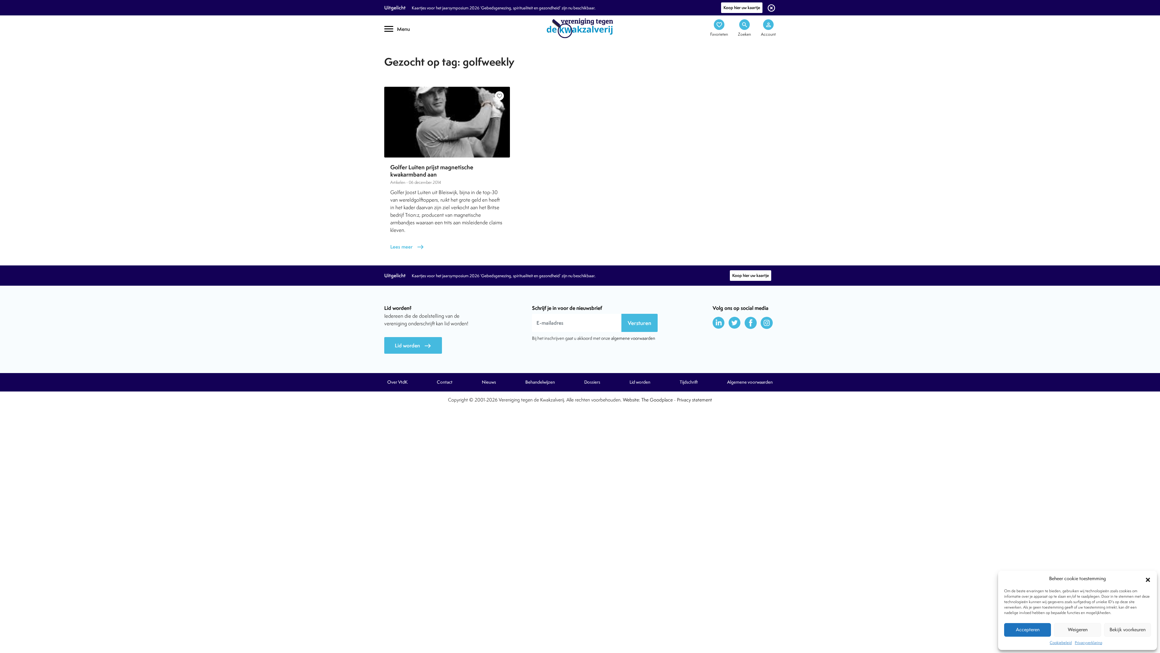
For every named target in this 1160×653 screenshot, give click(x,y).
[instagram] (767, 323)
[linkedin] (719, 323)
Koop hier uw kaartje (741, 7)
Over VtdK (397, 382)
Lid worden (413, 345)
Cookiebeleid (1061, 642)
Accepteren (1027, 629)
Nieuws (489, 382)
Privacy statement (694, 400)
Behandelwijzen (540, 382)
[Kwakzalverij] (580, 28)
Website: (631, 400)
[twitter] (735, 323)
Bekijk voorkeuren (1128, 629)
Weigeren (1078, 629)
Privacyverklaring (1088, 642)
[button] (1148, 579)
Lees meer (407, 246)
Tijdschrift (405, 53)
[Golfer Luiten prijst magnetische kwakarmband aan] (447, 122)
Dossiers (592, 382)
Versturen (639, 323)
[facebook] (751, 323)
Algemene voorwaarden (750, 382)
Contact (445, 382)
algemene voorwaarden (633, 338)
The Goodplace (657, 400)
